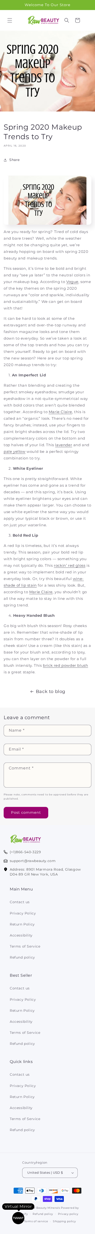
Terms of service (36, 1221)
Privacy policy (68, 1214)
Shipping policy (64, 1221)
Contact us (20, 902)
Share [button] (14, 160)
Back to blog (50, 691)
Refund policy (22, 957)
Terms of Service (25, 946)
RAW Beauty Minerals (44, 1207)
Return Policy (22, 924)
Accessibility (21, 935)
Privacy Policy (23, 913)
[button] (9, 20)
